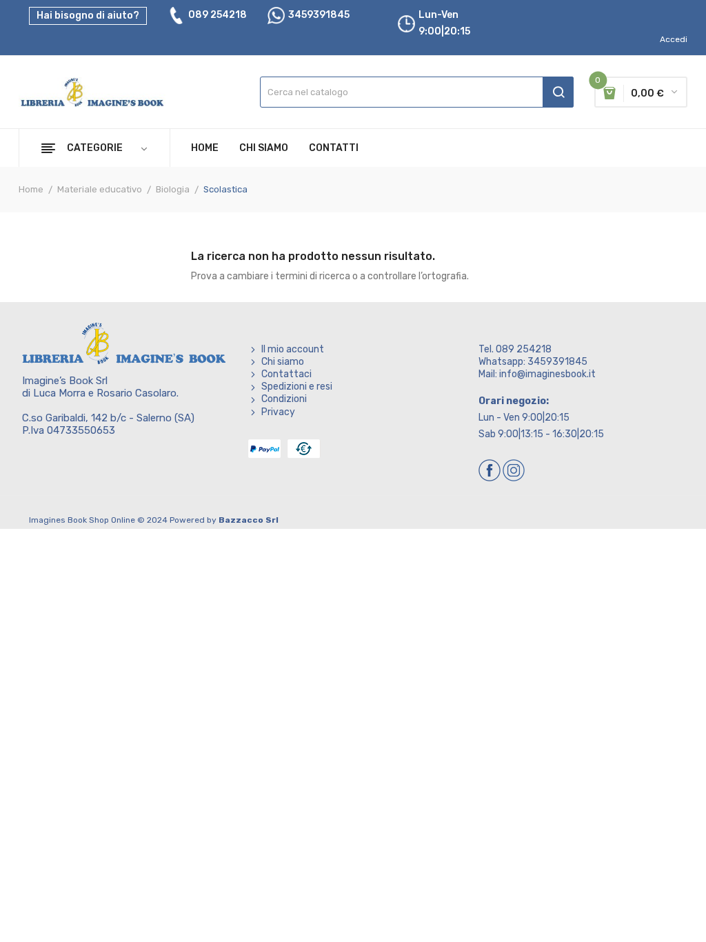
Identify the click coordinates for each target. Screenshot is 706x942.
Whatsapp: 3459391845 (532, 362)
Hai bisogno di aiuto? (88, 15)
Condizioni (284, 399)
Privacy (278, 412)
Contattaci (286, 374)
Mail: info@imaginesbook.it (537, 374)
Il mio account (292, 349)
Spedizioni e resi (296, 386)
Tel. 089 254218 (515, 349)
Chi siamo (282, 362)
